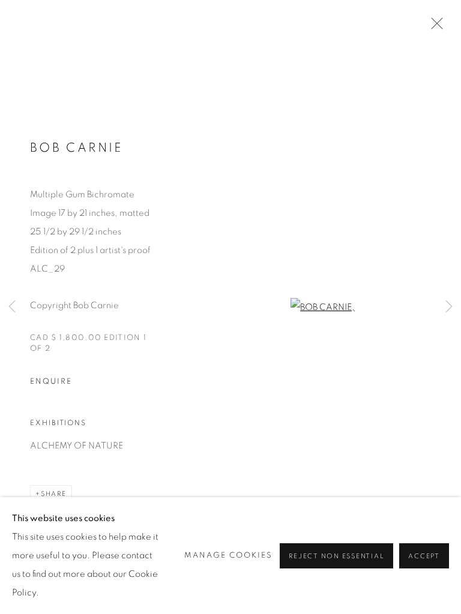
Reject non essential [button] (336, 556)
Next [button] (449, 307)
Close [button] (434, 27)
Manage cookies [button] (228, 555)
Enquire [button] (51, 382)
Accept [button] (424, 556)
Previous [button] (12, 307)
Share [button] (54, 493)
